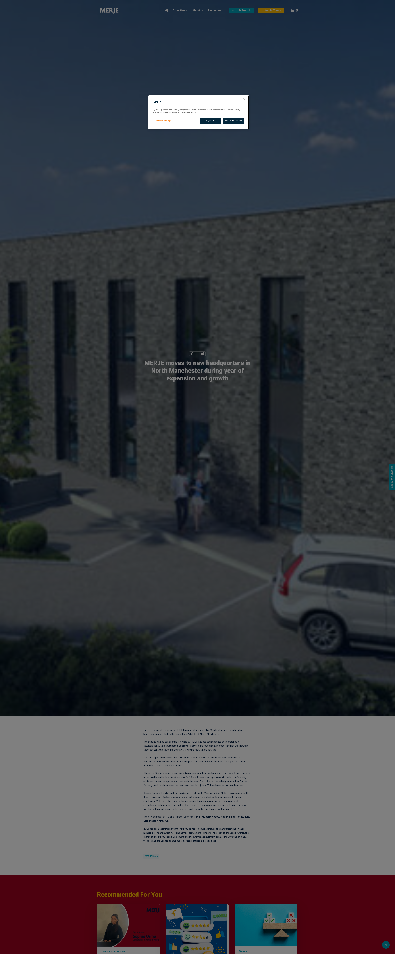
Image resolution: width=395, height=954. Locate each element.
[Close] (244, 99)
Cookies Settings (163, 121)
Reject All (210, 121)
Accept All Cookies (233, 121)
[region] (198, 112)
